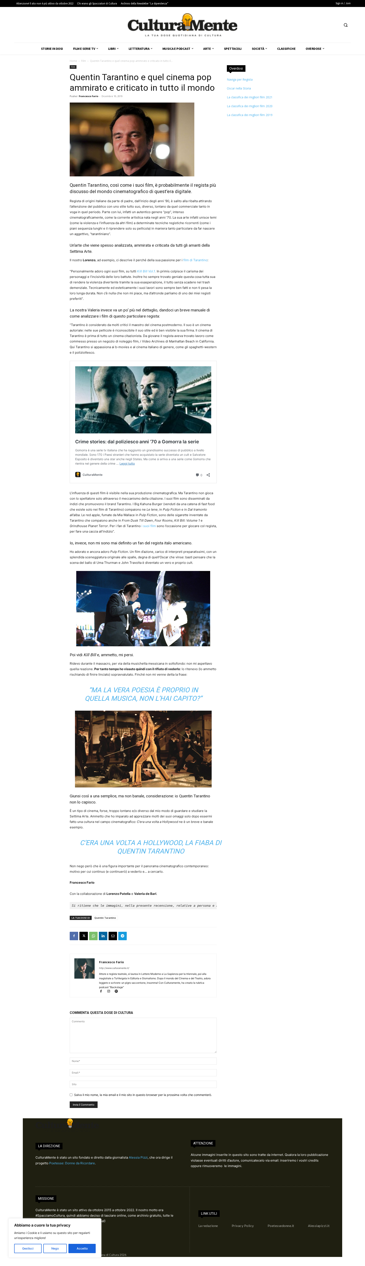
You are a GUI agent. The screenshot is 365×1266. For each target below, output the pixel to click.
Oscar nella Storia (239, 88)
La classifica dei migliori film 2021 (249, 97)
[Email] (113, 936)
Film (83, 61)
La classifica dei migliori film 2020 (249, 106)
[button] (345, 25)
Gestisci (27, 1248)
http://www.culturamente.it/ (114, 968)
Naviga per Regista (240, 79)
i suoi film (149, 526)
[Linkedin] (103, 936)
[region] (54, 1238)
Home (73, 61)
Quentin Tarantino (105, 917)
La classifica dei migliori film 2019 (249, 115)
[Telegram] (122, 936)
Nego (55, 1248)
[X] (83, 936)
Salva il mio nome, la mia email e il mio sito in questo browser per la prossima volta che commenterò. (143, 1095)
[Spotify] (117, 991)
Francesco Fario (88, 96)
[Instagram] (110, 991)
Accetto (82, 1248)
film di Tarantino (195, 260)
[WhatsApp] (93, 936)
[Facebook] (74, 936)
